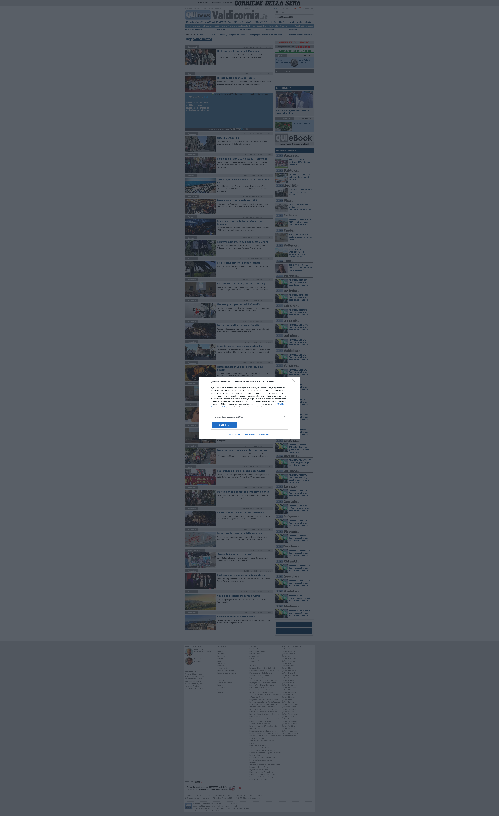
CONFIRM (224, 425)
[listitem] (249, 417)
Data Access (249, 435)
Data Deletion (234, 435)
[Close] (294, 381)
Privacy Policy (264, 435)
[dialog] (249, 408)
